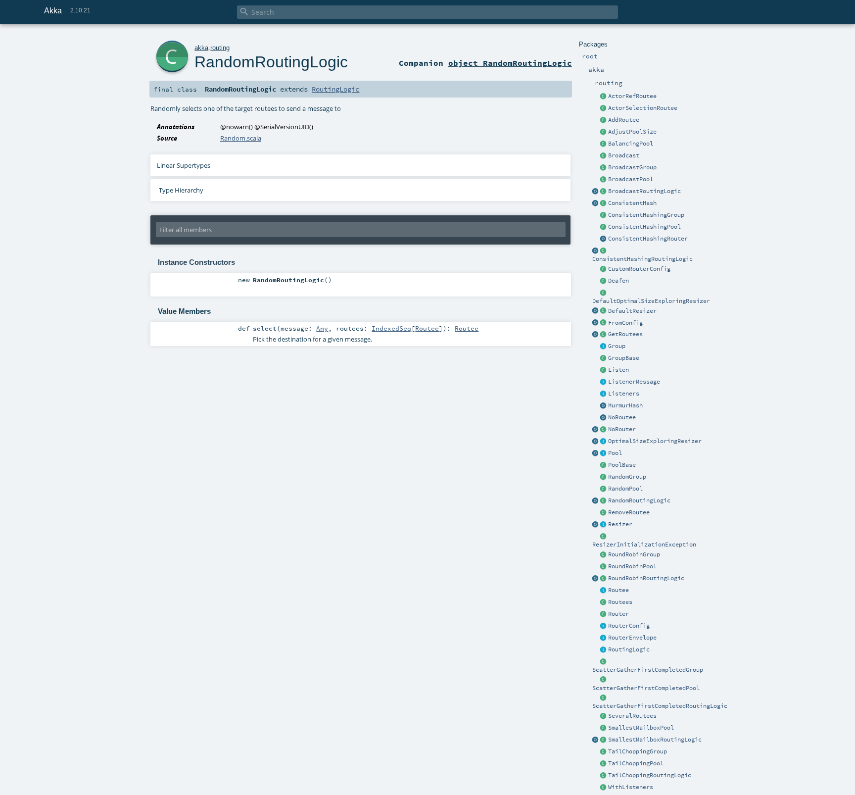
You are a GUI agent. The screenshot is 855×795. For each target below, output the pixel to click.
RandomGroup (627, 476)
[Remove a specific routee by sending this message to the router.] (604, 513)
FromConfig (625, 322)
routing (220, 47)
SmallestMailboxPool (641, 727)
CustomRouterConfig (639, 268)
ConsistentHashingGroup (646, 214)
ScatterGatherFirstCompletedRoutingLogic (659, 705)
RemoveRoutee (629, 512)
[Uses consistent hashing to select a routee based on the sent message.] (604, 251)
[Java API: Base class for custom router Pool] (604, 465)
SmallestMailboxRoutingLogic (655, 739)
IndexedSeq (391, 328)
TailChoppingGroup (637, 751)
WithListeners (630, 787)
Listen (618, 369)
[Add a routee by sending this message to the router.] (604, 120)
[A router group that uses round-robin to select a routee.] (604, 555)
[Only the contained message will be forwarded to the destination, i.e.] (604, 638)
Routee (618, 590)
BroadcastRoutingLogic (644, 191)
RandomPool (625, 488)
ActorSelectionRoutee (642, 107)
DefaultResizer (632, 310)
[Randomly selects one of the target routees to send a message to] (604, 501)
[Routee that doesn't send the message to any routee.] (604, 418)
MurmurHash (625, 405)
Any (322, 328)
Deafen (618, 280)
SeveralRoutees (632, 715)
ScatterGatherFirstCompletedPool (646, 688)
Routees (620, 601)
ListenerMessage (634, 381)
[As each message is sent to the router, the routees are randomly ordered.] (604, 776)
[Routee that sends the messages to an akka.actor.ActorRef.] (604, 96)
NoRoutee (622, 417)
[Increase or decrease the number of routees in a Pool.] (604, 132)
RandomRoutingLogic (639, 500)
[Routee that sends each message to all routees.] (604, 716)
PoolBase (622, 464)
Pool (615, 452)
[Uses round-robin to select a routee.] (604, 579)
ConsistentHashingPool (644, 226)
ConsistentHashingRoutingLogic (642, 258)
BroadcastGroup (632, 167)
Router (618, 613)
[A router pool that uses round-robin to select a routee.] (604, 567)
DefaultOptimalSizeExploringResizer (651, 301)
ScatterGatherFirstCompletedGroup (647, 669)
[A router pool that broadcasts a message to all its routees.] (604, 180)
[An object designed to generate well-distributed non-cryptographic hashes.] (604, 406)
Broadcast (623, 155)
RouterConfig (629, 625)
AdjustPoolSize (632, 131)
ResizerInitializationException (644, 544)
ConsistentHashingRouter (648, 238)
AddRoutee (623, 119)
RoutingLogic (629, 649)
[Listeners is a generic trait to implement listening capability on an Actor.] (604, 394)
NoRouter (622, 429)
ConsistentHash (632, 202)
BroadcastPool (630, 179)
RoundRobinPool (632, 566)
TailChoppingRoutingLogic (649, 775)
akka (201, 47)
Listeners (623, 393)
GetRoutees (625, 334)
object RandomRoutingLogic (510, 63)
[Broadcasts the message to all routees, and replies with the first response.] (604, 698)
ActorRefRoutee (632, 96)
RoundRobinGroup (634, 554)
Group (616, 346)
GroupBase (623, 357)
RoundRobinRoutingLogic (646, 578)
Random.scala (240, 138)
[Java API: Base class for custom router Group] (604, 358)
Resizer (620, 524)
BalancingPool (630, 143)
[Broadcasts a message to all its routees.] (604, 192)
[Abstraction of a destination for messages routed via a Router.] (604, 591)
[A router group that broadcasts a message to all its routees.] (604, 168)
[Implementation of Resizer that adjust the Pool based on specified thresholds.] (604, 311)
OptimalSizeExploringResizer (655, 441)
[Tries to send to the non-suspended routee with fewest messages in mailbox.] (604, 740)
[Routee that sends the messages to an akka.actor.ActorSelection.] (604, 108)
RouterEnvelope (632, 637)
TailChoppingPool (636, 763)
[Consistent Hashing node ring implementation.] (604, 203)
